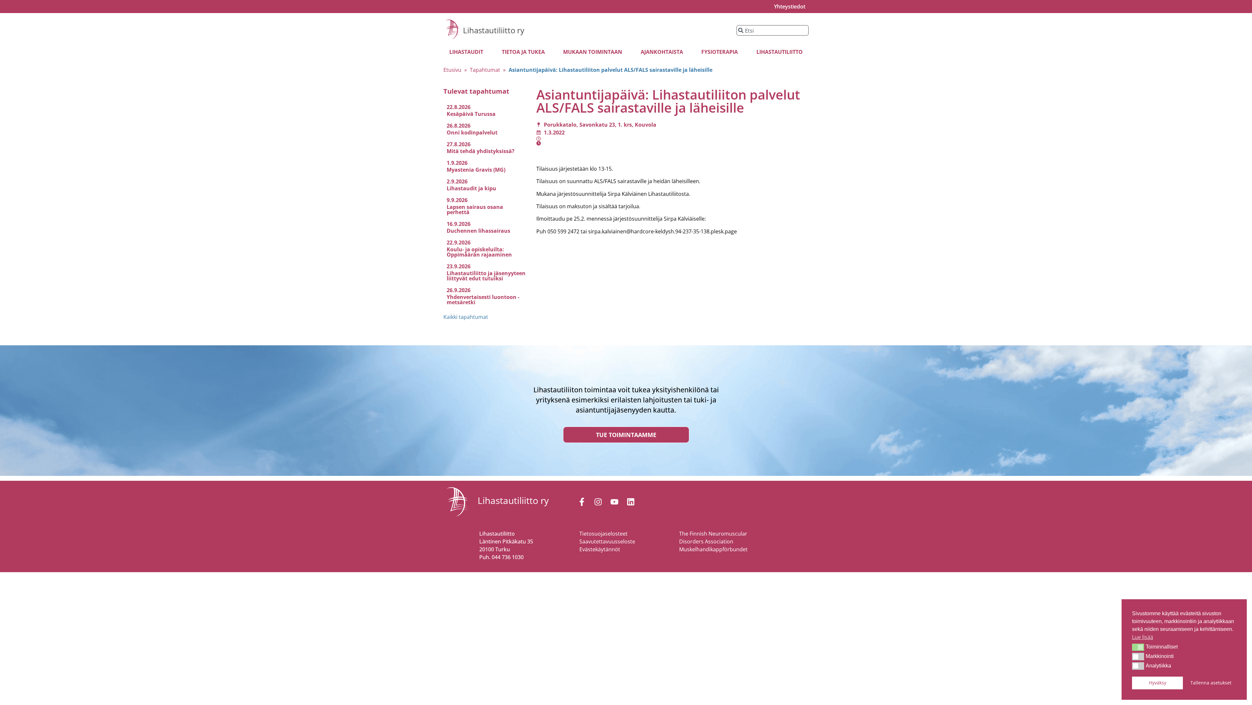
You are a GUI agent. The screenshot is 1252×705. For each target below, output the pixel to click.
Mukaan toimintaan (592, 51)
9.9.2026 (457, 200)
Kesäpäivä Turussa (471, 114)
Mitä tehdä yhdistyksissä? (480, 151)
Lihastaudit (466, 51)
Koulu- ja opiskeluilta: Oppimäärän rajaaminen (479, 252)
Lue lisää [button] (1142, 637)
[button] (1138, 647)
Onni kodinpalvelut (472, 132)
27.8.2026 (458, 144)
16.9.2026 (458, 223)
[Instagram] (598, 502)
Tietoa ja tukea (523, 51)
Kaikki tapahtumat (465, 317)
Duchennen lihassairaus (478, 230)
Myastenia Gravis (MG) (476, 169)
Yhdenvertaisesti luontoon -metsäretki (483, 299)
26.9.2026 (458, 290)
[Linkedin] (630, 502)
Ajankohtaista (662, 51)
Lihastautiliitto (779, 51)
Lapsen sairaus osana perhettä (475, 209)
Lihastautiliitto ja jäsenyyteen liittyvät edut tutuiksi (486, 276)
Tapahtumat (485, 69)
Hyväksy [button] (1157, 683)
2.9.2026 (457, 181)
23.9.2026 (458, 266)
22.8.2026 (458, 107)
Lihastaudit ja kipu (471, 188)
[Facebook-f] (582, 502)
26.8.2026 (458, 125)
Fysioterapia (719, 51)
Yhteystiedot (789, 6)
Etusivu (452, 69)
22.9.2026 (458, 242)
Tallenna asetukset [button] (1210, 683)
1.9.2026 (457, 162)
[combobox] (773, 30)
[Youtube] (614, 502)
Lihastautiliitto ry (493, 30)
